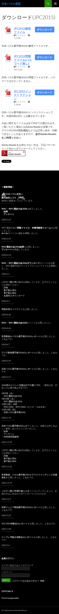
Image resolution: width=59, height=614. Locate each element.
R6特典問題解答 (11, 436)
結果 (6, 431)
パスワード (7, 572)
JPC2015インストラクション (22, 95)
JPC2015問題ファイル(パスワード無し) (23, 60)
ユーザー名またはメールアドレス (17, 565)
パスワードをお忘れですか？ (25, 580)
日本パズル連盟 (11, 3)
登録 (42, 580)
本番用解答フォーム (41, 227)
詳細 (6, 287)
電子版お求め (10, 293)
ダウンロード (44, 29)
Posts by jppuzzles (10, 598)
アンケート (9, 434)
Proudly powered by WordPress (14, 610)
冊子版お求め (10, 290)
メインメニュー (55, 3)
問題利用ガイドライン (12, 309)
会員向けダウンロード (14, 295)
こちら (5, 339)
